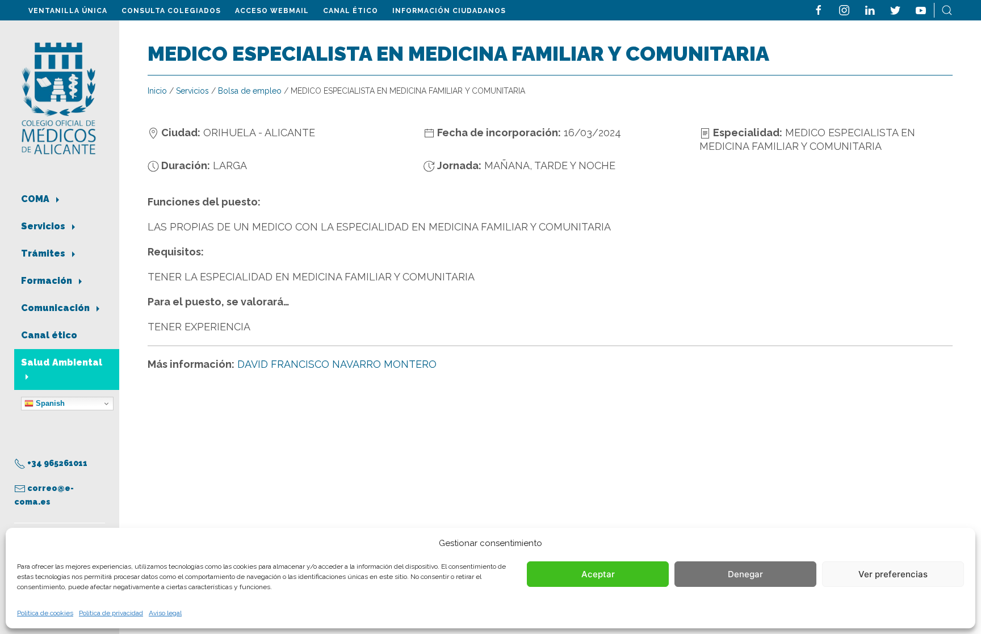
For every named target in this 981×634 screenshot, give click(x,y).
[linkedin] (869, 9)
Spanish (49, 403)
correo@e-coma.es (44, 495)
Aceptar (598, 574)
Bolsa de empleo (250, 90)
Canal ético (350, 11)
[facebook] (818, 9)
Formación (47, 280)
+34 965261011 (56, 463)
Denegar (745, 574)
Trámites (44, 253)
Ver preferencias (893, 574)
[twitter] (895, 9)
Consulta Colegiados (171, 11)
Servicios (44, 226)
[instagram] (844, 9)
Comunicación (56, 308)
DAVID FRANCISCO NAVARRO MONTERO (337, 364)
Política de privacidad (111, 613)
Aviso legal (165, 613)
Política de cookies (45, 613)
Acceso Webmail (272, 11)
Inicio (157, 90)
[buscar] (947, 9)
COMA (36, 199)
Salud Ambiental (61, 362)
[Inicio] (58, 97)
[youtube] (921, 9)
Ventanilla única (67, 11)
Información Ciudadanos (449, 11)
